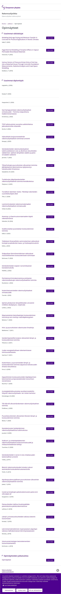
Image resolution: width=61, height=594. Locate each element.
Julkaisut (10, 24)
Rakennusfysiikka (9, 13)
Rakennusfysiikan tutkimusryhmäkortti (8, 571)
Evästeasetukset (9, 590)
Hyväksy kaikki (22, 590)
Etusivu (4, 24)
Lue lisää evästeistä (10, 585)
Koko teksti (50, 38)
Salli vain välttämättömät (35, 590)
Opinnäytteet (18, 24)
